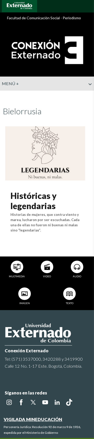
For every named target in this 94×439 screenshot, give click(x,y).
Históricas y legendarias (33, 201)
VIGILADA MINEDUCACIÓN (33, 419)
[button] (88, 94)
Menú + (10, 83)
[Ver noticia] (45, 152)
